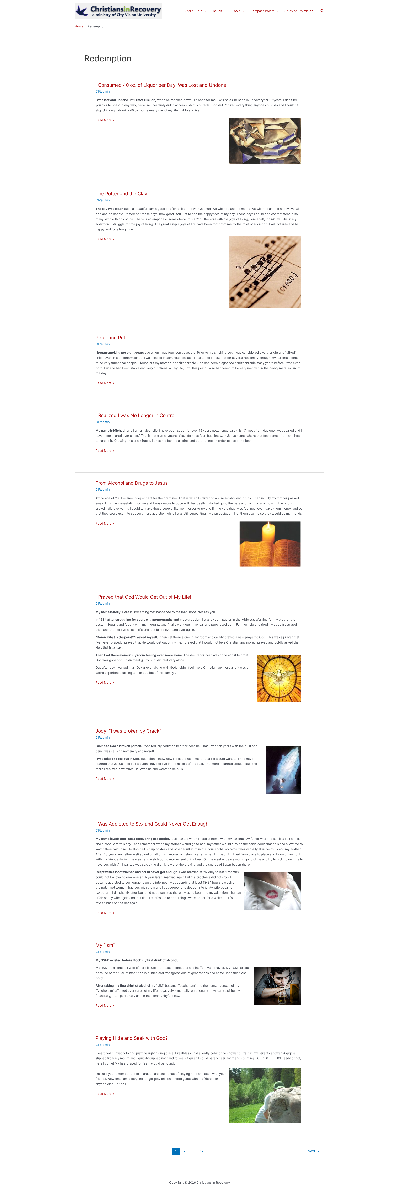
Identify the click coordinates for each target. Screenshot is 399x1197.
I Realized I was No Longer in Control (135, 415)
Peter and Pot (110, 337)
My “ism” (105, 945)
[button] (204, 11)
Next (313, 1151)
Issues (217, 11)
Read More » (105, 120)
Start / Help (193, 11)
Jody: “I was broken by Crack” (128, 731)
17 (201, 1151)
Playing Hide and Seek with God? (132, 1038)
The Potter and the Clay (121, 193)
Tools (236, 11)
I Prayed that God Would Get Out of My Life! (143, 597)
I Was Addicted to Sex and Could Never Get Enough (152, 824)
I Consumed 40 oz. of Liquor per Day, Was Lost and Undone (161, 85)
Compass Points (262, 11)
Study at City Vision (298, 11)
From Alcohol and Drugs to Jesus (132, 483)
